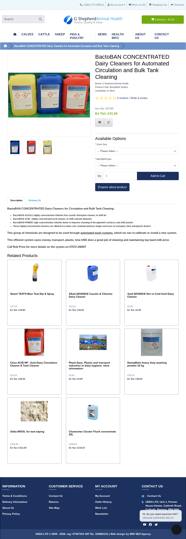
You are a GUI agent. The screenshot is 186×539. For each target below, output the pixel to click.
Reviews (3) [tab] (35, 200)
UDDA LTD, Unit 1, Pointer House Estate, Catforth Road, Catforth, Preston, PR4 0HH (163, 505)
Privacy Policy (11, 513)
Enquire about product (112, 187)
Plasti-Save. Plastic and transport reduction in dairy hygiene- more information (89, 365)
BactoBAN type (104, 159)
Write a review (139, 97)
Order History (103, 501)
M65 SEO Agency (140, 533)
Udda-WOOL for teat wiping (27, 431)
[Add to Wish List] (99, 122)
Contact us (162, 36)
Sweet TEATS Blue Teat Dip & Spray (32, 294)
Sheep (60, 34)
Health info (118, 36)
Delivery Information (14, 501)
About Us (8, 507)
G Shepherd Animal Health (115, 83)
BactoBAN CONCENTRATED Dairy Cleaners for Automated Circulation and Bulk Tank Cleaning (66, 46)
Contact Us (56, 495)
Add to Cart (158, 175)
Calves (27, 34)
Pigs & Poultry (77, 36)
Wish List (101, 507)
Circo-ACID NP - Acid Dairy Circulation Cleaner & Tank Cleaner (33, 364)
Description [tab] (16, 200)
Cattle (44, 34)
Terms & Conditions (14, 495)
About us (140, 36)
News (102, 34)
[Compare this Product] (108, 122)
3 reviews (122, 97)
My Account (102, 495)
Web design (118, 533)
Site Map (54, 507)
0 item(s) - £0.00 (164, 19)
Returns (54, 501)
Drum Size (102, 144)
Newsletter (101, 513)
